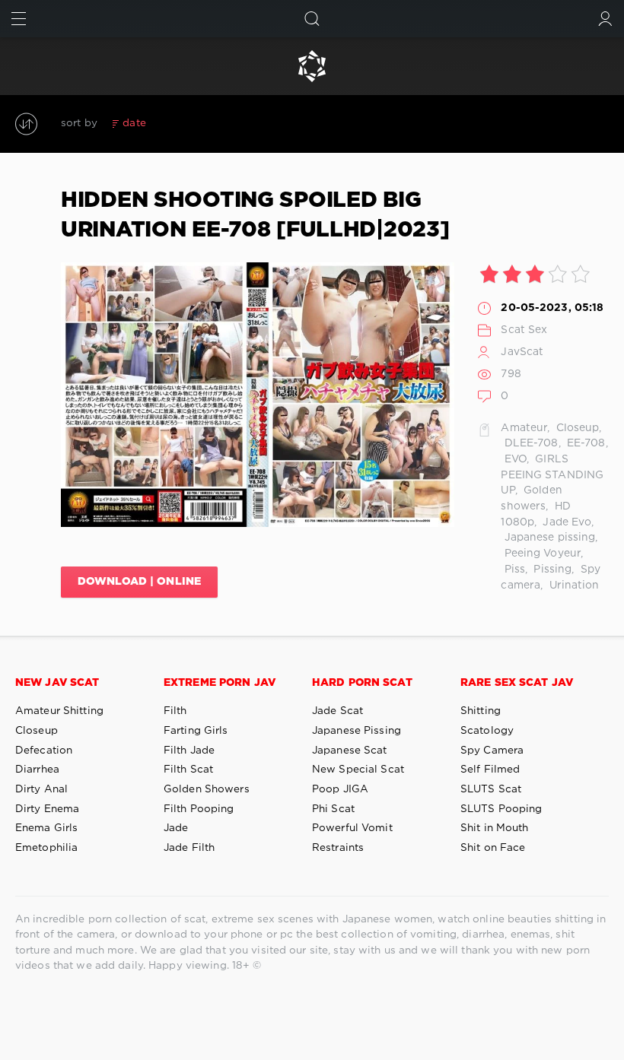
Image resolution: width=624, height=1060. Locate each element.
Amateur (524, 428)
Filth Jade (189, 750)
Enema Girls (46, 828)
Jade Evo (565, 522)
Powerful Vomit (352, 828)
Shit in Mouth (494, 828)
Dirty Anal (41, 789)
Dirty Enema (47, 809)
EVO (513, 459)
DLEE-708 (529, 443)
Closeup (576, 428)
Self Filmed (490, 769)
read (212, 123)
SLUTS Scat (490, 789)
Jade (176, 828)
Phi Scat (333, 809)
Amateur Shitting (59, 711)
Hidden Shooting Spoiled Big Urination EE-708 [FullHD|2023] (255, 215)
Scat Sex (524, 330)
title (246, 123)
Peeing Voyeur (541, 553)
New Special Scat (358, 769)
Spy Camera (492, 750)
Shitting (480, 711)
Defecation (43, 750)
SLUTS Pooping (501, 809)
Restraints (338, 847)
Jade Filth (189, 847)
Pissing (550, 569)
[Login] (605, 18)
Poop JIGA (340, 789)
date (134, 123)
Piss (513, 569)
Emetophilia (46, 847)
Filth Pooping (199, 809)
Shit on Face (492, 847)
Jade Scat (337, 711)
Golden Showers (207, 789)
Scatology (487, 730)
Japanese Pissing (356, 730)
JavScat (522, 352)
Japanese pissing (548, 537)
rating (173, 123)
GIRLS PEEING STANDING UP (552, 475)
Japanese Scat (349, 750)
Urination (572, 585)
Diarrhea (37, 769)
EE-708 (585, 443)
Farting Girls (196, 730)
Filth (175, 711)
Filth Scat (188, 769)
